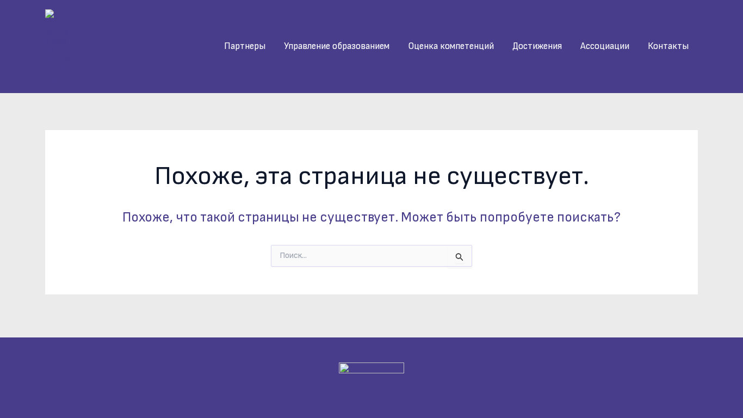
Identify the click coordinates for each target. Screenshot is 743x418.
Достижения (537, 46)
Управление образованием (336, 46)
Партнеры (244, 46)
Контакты (668, 46)
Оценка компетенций (451, 46)
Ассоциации (604, 46)
